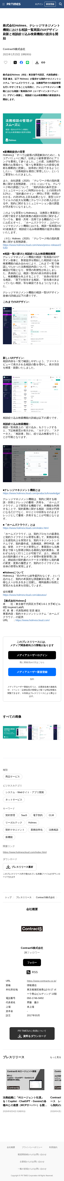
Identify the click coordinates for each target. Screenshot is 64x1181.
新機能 (9, 837)
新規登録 (50, 4)
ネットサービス (13, 799)
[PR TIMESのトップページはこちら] (13, 4)
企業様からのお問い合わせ (32, 1161)
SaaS (24, 815)
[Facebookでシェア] (21, 62)
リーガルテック (13, 822)
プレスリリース (24, 897)
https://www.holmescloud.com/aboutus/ (25, 594)
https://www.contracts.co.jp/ (41, 980)
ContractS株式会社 (45, 897)
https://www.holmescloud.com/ (33, 620)
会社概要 (11, 1147)
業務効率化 (37, 829)
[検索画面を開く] (61, 4)
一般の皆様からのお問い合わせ (32, 1168)
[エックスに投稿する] (15, 62)
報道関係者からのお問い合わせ (32, 1154)
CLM (51, 815)
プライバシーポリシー (32, 1147)
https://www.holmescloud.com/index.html (25, 528)
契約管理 (10, 815)
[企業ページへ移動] (32, 929)
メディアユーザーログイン (32, 655)
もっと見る (55, 1057)
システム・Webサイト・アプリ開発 (24, 792)
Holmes (32, 822)
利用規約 (53, 1147)
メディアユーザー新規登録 (32, 671)
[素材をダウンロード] (37, 62)
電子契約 (38, 815)
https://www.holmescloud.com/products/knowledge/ (31, 493)
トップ (8, 897)
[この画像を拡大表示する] (15, 732)
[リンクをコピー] (43, 62)
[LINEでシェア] (27, 62)
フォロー (32, 962)
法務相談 (53, 829)
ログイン (39, 4)
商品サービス (12, 776)
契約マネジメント (15, 829)
